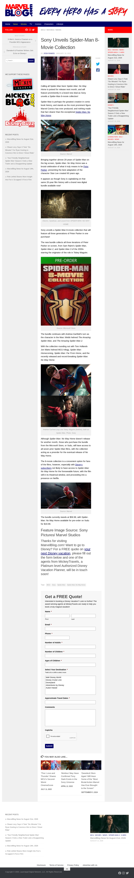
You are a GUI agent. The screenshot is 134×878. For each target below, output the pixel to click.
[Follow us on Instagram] (30, 30)
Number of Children (54, 652)
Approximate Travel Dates (57, 698)
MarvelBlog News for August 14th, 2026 (22, 846)
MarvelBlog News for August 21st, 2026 (22, 819)
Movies (24, 24)
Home (7, 24)
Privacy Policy (73, 865)
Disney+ (111, 105)
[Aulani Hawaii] (71, 688)
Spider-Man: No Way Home (76, 585)
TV (31, 24)
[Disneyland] (71, 682)
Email (48, 625)
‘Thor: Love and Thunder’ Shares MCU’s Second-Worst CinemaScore (48, 779)
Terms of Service (56, 865)
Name (48, 612)
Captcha (48, 730)
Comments (50, 707)
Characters (48, 24)
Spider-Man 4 (113, 52)
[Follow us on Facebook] (26, 30)
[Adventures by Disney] (71, 685)
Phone (48, 634)
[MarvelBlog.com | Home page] (18, 10)
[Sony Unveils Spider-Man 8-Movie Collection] (66, 68)
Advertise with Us (90, 865)
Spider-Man (61, 585)
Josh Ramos (49, 53)
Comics (38, 24)
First (46, 619)
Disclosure (41, 865)
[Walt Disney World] (71, 677)
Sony (53, 585)
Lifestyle (59, 24)
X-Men (121, 52)
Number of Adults (53, 643)
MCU (43, 30)
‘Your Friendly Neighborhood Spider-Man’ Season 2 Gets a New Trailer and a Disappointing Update (18, 161)
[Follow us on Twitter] (33, 30)
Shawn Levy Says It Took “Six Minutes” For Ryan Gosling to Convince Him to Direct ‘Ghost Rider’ (19, 150)
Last (73, 619)
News (15, 24)
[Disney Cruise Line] (71, 680)
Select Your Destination (56, 670)
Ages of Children (53, 661)
